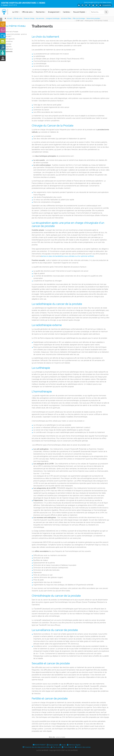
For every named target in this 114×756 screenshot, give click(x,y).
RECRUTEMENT (40, 745)
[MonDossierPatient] (3, 35)
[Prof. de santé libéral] (3, 58)
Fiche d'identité (68, 747)
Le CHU (15, 12)
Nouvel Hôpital (79, 12)
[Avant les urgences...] (3, 24)
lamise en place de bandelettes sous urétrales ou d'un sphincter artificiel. (67, 256)
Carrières (66, 12)
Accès (63, 745)
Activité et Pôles (66, 18)
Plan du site (56, 747)
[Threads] (86, 5)
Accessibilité (107, 5)
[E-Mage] (3, 52)
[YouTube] (93, 5)
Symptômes (9, 41)
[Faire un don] (3, 47)
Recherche (40, 12)
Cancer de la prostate (93, 18)
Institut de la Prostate (11, 31)
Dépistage (8, 44)
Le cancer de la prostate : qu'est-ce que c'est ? (16, 35)
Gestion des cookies (83, 747)
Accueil (9, 18)
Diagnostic (8, 46)
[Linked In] (79, 5)
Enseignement (53, 12)
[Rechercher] (106, 12)
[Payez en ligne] (3, 30)
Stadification (9, 49)
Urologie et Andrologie (52, 18)
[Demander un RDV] (3, 41)
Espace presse (53, 745)
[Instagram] (82, 5)
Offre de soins (27, 12)
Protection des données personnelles (37, 747)
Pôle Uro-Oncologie (79, 18)
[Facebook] (89, 5)
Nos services (40, 18)
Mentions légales (74, 745)
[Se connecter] (96, 5)
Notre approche (9, 39)
